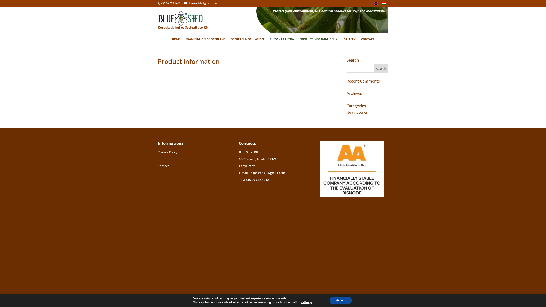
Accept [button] (341, 300)
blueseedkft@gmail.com (267, 173)
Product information (316, 39)
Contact (367, 39)
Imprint (163, 159)
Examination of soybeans (205, 39)
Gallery (350, 39)
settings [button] (306, 302)
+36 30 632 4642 (257, 180)
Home (176, 39)
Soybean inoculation (247, 39)
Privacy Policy (167, 152)
